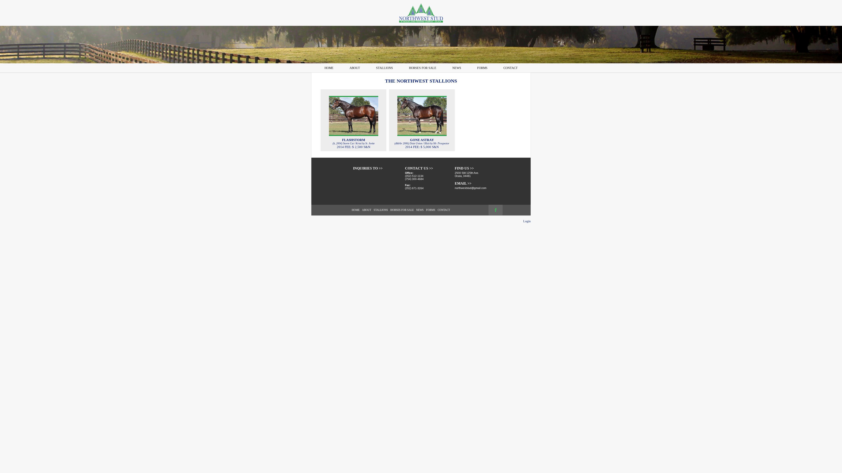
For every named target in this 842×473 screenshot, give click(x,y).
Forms (482, 68)
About (355, 68)
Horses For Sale (422, 68)
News (456, 68)
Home (329, 68)
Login (527, 221)
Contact (510, 68)
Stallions (384, 68)
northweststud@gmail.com (470, 188)
